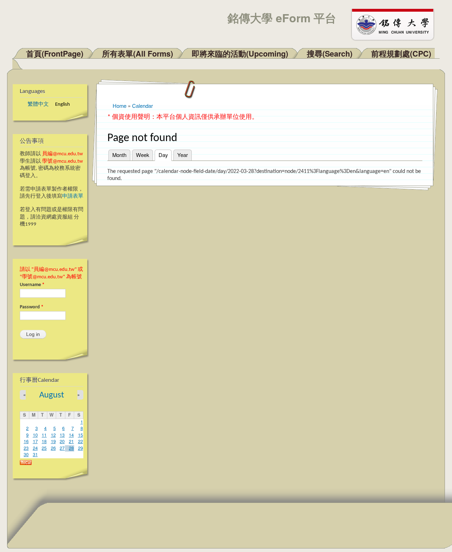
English (62, 104)
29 (80, 448)
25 (44, 448)
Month (119, 154)
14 (71, 435)
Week (142, 154)
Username (32, 285)
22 (80, 441)
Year (182, 154)
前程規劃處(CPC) (401, 53)
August (51, 395)
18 (44, 441)
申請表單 (72, 196)
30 (26, 454)
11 (44, 435)
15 (80, 435)
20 (62, 441)
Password (31, 307)
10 (35, 435)
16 (26, 441)
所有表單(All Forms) (137, 53)
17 (35, 441)
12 (53, 435)
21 (71, 441)
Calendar (142, 105)
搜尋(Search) (329, 53)
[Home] (396, 24)
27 (62, 448)
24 (35, 448)
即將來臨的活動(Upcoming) (240, 53)
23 (26, 448)
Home (119, 105)
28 (71, 448)
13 (62, 435)
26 (53, 448)
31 (35, 454)
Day (165, 154)
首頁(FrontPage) (54, 53)
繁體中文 (38, 104)
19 (53, 441)
